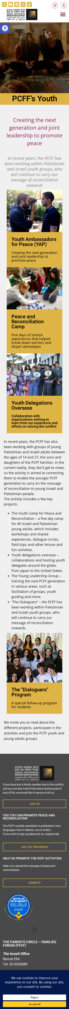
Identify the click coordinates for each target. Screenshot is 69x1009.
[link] (5, 28)
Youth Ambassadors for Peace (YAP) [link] (34, 242)
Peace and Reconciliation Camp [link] (28, 321)
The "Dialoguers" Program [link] (30, 692)
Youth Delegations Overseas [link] (32, 405)
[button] (62, 14)
